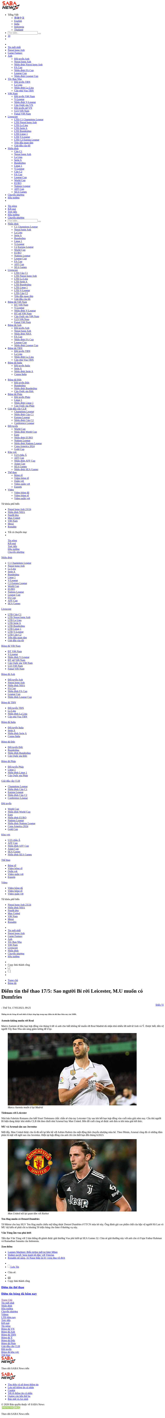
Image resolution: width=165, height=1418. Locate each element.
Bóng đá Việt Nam (17, 302)
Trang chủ (13, 980)
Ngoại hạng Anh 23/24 (19, 509)
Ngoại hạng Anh (16, 50)
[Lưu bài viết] (9, 968)
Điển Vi (160, 1004)
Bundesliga (20, 163)
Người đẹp (13, 515)
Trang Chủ (6, 1300)
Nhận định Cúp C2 (24, 420)
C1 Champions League (26, 226)
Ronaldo (12, 526)
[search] (39, 33)
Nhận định (13, 148)
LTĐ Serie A (20, 128)
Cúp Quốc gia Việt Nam (26, 316)
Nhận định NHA (22, 333)
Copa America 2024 (24, 446)
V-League (19, 99)
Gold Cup (19, 449)
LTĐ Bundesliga (22, 131)
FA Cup (18, 67)
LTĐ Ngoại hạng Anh (25, 122)
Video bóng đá (21, 492)
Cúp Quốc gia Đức (24, 391)
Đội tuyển (13, 426)
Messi (11, 523)
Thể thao (12, 472)
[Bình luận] (9, 972)
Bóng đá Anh (14, 325)
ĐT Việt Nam (21, 304)
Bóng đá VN (8, 1329)
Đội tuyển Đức (21, 382)
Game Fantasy (15, 53)
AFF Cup (19, 189)
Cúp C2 (18, 171)
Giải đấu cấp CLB (17, 408)
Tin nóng (12, 206)
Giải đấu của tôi (22, 145)
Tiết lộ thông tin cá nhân (20, 1393)
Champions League (24, 411)
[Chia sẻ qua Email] (9, 1278)
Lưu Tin (14, 1266)
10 (9, 36)
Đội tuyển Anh (21, 58)
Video (11, 489)
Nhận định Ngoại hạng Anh (28, 64)
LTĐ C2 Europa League (26, 139)
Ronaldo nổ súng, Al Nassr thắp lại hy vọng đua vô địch (36, 1257)
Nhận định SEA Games (26, 469)
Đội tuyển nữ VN (23, 108)
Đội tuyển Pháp (22, 397)
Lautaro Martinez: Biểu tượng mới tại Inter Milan (33, 1252)
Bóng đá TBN (15, 348)
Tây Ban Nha (15, 79)
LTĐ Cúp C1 (21, 273)
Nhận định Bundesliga (25, 388)
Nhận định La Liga (24, 87)
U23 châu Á (20, 455)
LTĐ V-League (22, 136)
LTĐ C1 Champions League (28, 119)
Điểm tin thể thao (12, 1287)
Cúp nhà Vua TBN (24, 90)
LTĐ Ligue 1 (21, 134)
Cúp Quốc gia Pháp (24, 405)
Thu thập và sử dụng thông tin (23, 1384)
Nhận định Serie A (23, 371)
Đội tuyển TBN (22, 82)
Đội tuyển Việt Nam (24, 96)
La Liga (18, 84)
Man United (14, 518)
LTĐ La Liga (21, 125)
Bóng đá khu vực (10, 1352)
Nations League (22, 186)
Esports (18, 486)
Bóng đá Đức (15, 379)
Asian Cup (19, 463)
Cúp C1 (18, 151)
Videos (4, 1314)
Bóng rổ (18, 475)
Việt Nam (13, 93)
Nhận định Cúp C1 (24, 414)
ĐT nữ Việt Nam (23, 313)
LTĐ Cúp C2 (21, 293)
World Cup (19, 180)
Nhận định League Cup (26, 76)
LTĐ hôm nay (8, 1317)
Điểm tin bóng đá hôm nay (19, 1293)
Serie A (18, 160)
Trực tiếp (12, 211)
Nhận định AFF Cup (24, 460)
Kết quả (12, 209)
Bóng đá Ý (7, 1337)
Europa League (22, 417)
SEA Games (20, 191)
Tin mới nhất (14, 47)
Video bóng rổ (21, 478)
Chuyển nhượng (16, 194)
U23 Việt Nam (21, 110)
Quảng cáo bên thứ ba (19, 1396)
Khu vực (12, 452)
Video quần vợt (22, 484)
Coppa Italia (20, 374)
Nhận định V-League (25, 102)
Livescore (13, 116)
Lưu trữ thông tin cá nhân (21, 1387)
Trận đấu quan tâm (23, 142)
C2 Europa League (24, 247)
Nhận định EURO (23, 437)
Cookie (11, 1390)
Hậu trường (13, 197)
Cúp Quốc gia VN (23, 105)
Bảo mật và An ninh (18, 1399)
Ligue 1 (18, 165)
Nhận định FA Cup (24, 70)
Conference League (24, 423)
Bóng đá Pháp (15, 394)
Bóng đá (12, 983)
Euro (16, 434)
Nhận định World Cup (25, 431)
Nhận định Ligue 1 (24, 403)
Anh (10, 55)
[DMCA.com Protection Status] (11, 1408)
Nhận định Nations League (28, 443)
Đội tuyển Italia (22, 365)
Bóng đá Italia (15, 362)
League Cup (20, 73)
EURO (17, 183)
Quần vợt (19, 481)
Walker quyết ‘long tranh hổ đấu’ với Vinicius (31, 1255)
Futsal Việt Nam (22, 113)
